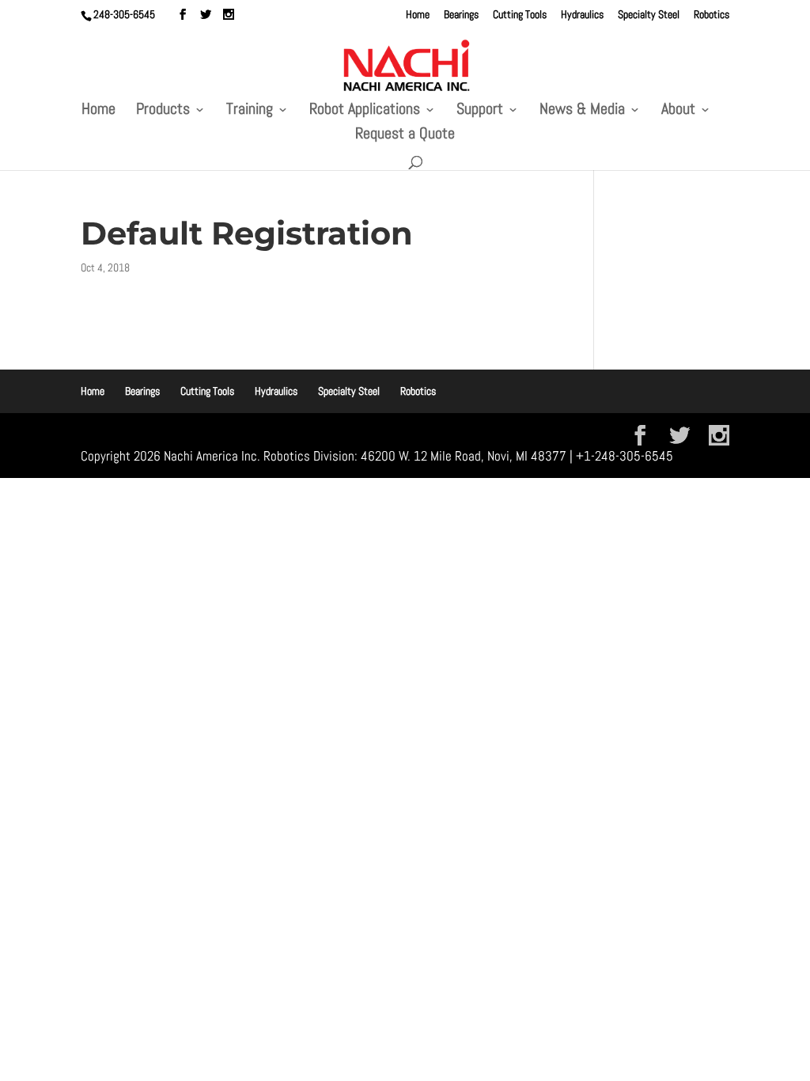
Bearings (461, 15)
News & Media (582, 111)
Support (479, 111)
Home (418, 15)
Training (249, 111)
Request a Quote (405, 135)
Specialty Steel (648, 15)
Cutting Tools (520, 15)
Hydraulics (582, 15)
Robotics (711, 15)
